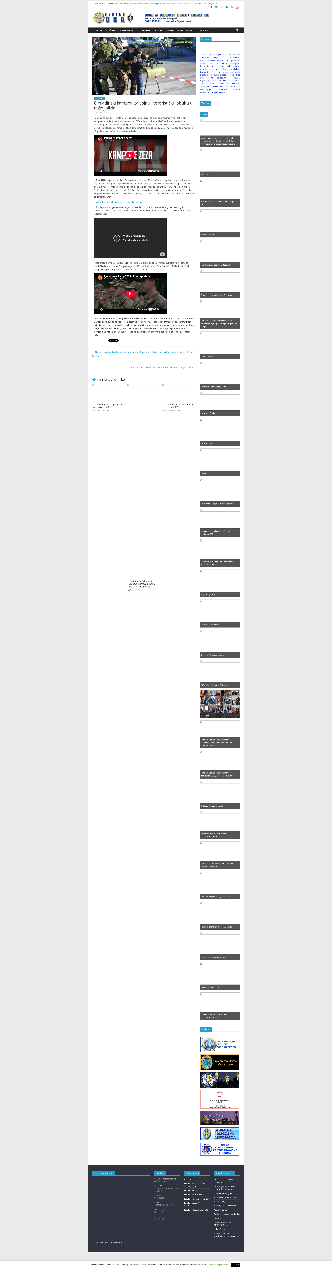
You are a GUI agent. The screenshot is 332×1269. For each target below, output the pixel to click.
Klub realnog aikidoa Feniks (225, 1197)
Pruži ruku (205, 715)
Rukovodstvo (127, 30)
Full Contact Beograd (223, 1193)
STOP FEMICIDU (208, 234)
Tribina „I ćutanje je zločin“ (212, 806)
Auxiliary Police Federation (225, 1205)
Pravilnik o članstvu (192, 1190)
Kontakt (190, 30)
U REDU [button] (236, 1265)
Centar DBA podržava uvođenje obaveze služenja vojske (163, 367)
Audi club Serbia (220, 1210)
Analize (158, 30)
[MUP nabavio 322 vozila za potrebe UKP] (179, 385)
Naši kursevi (204, 30)
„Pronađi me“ (206, 443)
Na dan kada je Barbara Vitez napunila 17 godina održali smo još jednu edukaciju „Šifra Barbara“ (142, 354)
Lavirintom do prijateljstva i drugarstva (217, 503)
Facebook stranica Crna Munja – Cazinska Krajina (118, 202)
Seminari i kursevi (174, 30)
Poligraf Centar (220, 1229)
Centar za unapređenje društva (227, 1214)
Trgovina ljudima (208, 594)
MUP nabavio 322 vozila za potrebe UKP (178, 406)
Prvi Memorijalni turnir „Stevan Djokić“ (217, 896)
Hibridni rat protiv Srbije (211, 987)
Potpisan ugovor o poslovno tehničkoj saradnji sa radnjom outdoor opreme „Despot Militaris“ (217, 743)
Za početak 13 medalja (210, 624)
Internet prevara (208, 356)
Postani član (143, 30)
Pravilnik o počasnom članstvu (197, 1199)
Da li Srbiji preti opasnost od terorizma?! (107, 406)
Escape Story (219, 1201)
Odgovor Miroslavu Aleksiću (212, 655)
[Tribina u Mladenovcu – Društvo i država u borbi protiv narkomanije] (144, 385)
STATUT (187, 1179)
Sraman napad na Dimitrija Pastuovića (217, 295)
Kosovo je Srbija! (208, 413)
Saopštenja (111, 30)
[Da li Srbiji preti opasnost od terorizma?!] (109, 385)
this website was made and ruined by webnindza (107, 1242)
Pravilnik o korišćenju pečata (196, 1210)
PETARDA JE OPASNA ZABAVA (214, 685)
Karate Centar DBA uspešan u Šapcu (216, 927)
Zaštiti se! (205, 174)
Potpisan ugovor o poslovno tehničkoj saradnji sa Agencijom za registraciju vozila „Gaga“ (219, 323)
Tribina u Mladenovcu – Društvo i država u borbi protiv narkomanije (141, 583)
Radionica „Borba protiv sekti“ (213, 387)
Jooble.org (218, 1218)
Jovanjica (205, 473)
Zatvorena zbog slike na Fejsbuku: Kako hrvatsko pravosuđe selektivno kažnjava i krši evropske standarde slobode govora (166, 3)
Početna (98, 30)
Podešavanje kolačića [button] (218, 1264)
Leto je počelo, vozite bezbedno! (215, 957)
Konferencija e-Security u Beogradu (216, 265)
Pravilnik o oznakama (193, 1194)
